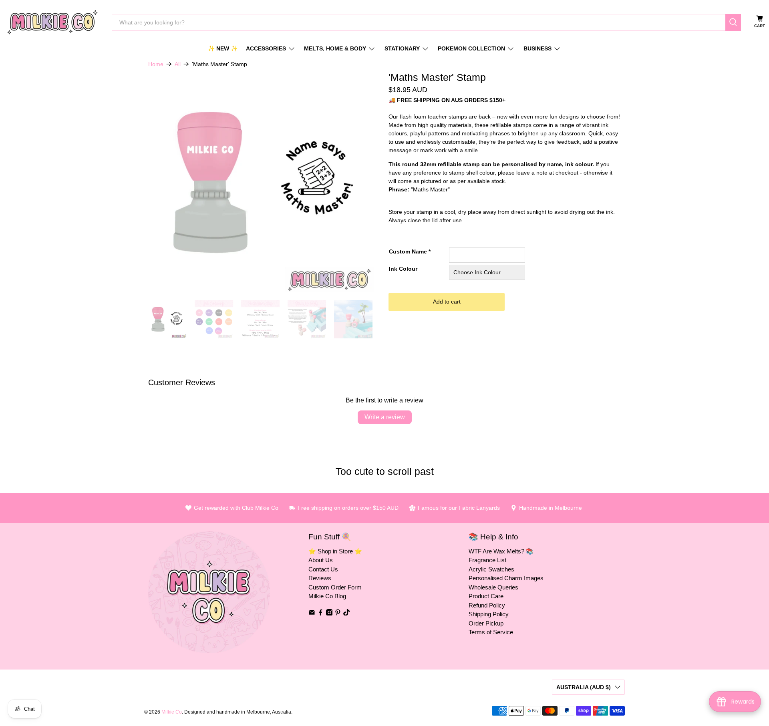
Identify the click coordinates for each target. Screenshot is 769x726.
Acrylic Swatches (491, 569)
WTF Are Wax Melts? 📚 (501, 551)
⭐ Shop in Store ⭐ (335, 551)
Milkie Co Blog (327, 596)
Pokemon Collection (471, 48)
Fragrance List (487, 560)
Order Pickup (486, 623)
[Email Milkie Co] (311, 613)
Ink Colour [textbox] (403, 268)
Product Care (486, 596)
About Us (320, 560)
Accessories (266, 48)
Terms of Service (491, 632)
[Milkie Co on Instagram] (329, 613)
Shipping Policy (489, 614)
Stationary (402, 48)
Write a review (384, 417)
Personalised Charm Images (506, 578)
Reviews (319, 578)
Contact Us (323, 569)
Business (537, 48)
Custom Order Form (335, 587)
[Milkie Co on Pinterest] (337, 613)
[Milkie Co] (52, 22)
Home (155, 64)
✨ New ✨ (223, 48)
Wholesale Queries (493, 587)
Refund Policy (487, 605)
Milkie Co (171, 711)
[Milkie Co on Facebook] (320, 613)
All (178, 64)
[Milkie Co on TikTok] (346, 613)
